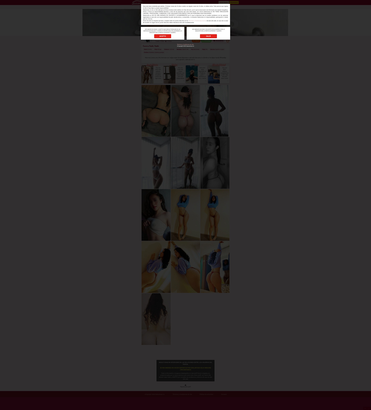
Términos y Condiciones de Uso (197, 21)
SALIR (208, 36)
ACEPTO (162, 36)
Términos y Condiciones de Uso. (185, 44)
